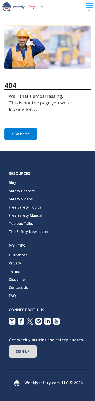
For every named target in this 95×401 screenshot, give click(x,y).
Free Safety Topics (25, 207)
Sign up (23, 351)
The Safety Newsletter (29, 231)
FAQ (12, 295)
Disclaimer (17, 279)
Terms (14, 271)
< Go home (20, 133)
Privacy (15, 263)
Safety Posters (22, 190)
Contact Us (18, 287)
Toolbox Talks (21, 223)
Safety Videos (21, 199)
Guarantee (18, 255)
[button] (89, 6)
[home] (22, 6)
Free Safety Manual (25, 215)
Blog (12, 182)
